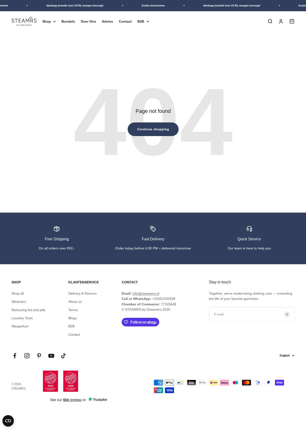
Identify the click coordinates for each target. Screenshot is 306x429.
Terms (73, 310)
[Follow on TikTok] (63, 355)
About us (75, 301)
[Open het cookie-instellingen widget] (8, 421)
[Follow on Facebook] (14, 355)
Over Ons (88, 21)
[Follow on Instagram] (27, 355)
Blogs (72, 318)
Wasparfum (20, 326)
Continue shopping (153, 129)
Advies (107, 21)
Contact (125, 21)
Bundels (68, 21)
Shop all (17, 293)
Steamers (18, 301)
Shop (46, 21)
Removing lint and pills (28, 310)
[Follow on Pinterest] (39, 355)
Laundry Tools (22, 318)
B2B (140, 21)
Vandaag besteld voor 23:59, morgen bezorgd (73, 5)
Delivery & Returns (82, 293)
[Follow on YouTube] (51, 355)
